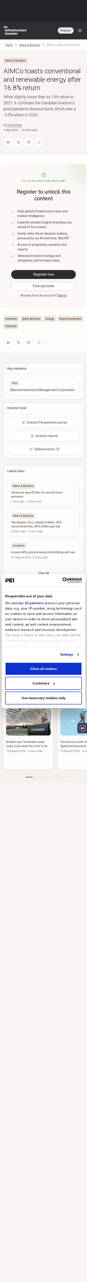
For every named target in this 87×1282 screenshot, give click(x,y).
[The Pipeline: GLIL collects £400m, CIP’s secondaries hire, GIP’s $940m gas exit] (43, 522)
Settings (66, 654)
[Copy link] (39, 142)
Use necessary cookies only (44, 698)
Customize (41, 683)
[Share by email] (28, 142)
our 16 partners (31, 603)
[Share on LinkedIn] (8, 142)
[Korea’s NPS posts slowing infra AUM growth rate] (43, 550)
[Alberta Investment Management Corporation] (43, 386)
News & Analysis (29, 45)
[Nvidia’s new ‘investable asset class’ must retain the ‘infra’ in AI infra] (28, 738)
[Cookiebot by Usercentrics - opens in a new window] (62, 580)
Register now (43, 274)
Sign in (62, 295)
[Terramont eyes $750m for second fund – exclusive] (43, 492)
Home (9, 45)
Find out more (43, 286)
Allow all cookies (43, 668)
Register (65, 30)
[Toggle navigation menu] (79, 30)
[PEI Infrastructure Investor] (15, 30)
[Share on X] (18, 142)
